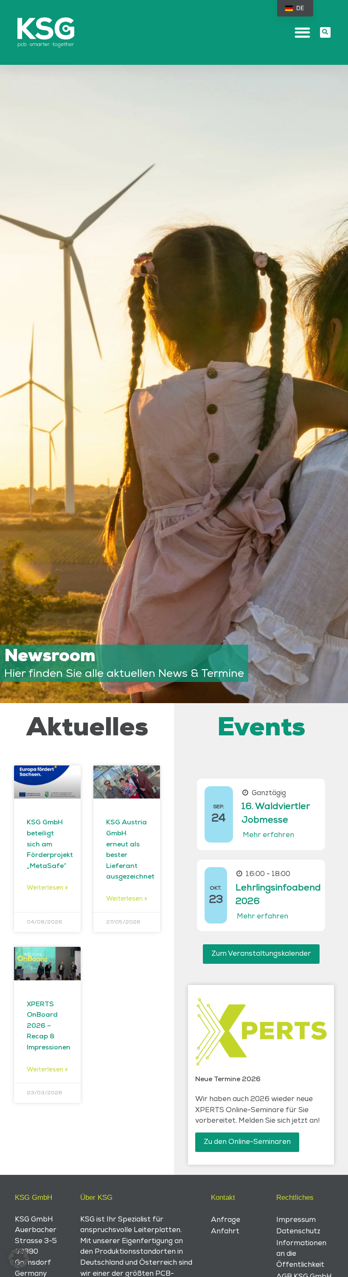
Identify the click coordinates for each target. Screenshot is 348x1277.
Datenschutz (298, 1231)
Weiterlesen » (47, 887)
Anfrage (225, 1220)
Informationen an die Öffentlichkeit (301, 1254)
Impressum (296, 1220)
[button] (302, 32)
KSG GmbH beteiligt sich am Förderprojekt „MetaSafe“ (50, 844)
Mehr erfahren (268, 835)
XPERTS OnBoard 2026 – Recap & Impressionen (48, 1026)
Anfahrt (225, 1231)
